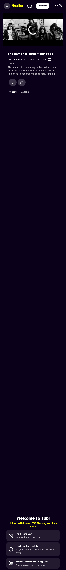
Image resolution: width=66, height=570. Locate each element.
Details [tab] (25, 91)
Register (42, 5)
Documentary (15, 59)
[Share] (22, 82)
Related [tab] (12, 91)
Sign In (54, 5)
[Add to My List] (13, 82)
